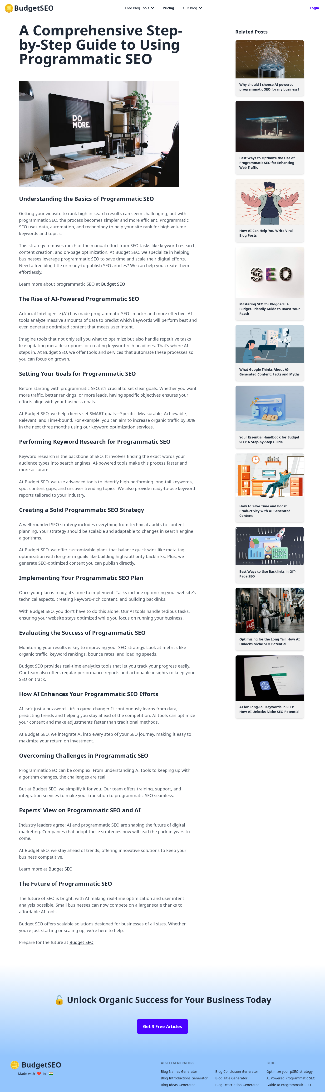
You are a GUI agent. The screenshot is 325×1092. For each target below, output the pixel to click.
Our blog (190, 8)
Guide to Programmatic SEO (288, 1084)
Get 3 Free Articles (162, 1026)
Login (314, 8)
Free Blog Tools (137, 8)
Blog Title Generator (231, 1078)
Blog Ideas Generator (178, 1084)
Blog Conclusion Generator (236, 1071)
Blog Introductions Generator (184, 1078)
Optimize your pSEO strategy (289, 1071)
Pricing (168, 8)
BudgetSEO (34, 8)
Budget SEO (113, 284)
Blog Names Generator (179, 1071)
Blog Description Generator (237, 1084)
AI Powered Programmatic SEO (290, 1078)
